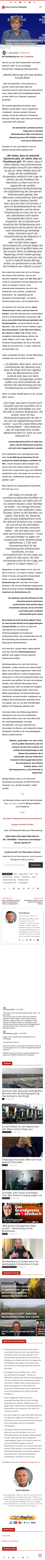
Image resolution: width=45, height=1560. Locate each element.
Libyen (34, 877)
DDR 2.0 (4, 1329)
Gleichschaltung (7, 1283)
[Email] (23, 888)
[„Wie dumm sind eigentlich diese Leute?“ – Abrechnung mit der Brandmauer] (22, 1213)
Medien (5, 1165)
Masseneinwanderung (9, 880)
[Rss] (34, 2)
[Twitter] (15, 2)
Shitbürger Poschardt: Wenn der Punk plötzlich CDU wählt (22, 1161)
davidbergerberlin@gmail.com (29, 1462)
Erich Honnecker (7, 877)
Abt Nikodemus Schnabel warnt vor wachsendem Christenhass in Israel (20, 1263)
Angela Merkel (23, 874)
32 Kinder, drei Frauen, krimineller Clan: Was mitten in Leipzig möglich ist (22, 1194)
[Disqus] (22, 976)
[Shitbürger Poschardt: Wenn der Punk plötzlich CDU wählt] (22, 1147)
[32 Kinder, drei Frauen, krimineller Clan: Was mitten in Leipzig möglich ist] (22, 1180)
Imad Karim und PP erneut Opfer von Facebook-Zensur (33, 902)
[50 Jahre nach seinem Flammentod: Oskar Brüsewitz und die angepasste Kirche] (22, 1289)
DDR (36, 874)
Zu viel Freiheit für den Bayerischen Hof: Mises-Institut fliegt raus (20, 1128)
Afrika (15, 874)
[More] (38, 888)
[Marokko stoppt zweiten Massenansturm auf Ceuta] (22, 1313)
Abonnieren (35, 865)
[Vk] (29, 2)
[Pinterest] (25, 2)
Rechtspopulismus (23, 880)
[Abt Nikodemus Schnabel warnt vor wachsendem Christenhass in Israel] (22, 1249)
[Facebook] (19, 939)
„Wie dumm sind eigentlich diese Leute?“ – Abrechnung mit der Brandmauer (19, 1228)
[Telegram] (14, 888)
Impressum (6, 1536)
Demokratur (7, 1132)
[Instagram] (11, 2)
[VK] (28, 888)
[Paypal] (30, 939)
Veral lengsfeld (23, 882)
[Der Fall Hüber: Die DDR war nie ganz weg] (18, 1331)
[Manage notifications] (40, 1555)
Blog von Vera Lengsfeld (15, 803)
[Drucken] (19, 888)
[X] (4, 888)
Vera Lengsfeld (26, 57)
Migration (6, 1198)
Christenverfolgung (9, 1267)
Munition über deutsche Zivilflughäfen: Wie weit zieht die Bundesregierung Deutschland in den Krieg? (22, 1093)
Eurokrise (17, 877)
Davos (31, 874)
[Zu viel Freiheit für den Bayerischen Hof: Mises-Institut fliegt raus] (22, 1114)
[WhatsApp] (9, 888)
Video (40, 1326)
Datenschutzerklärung (10, 1541)
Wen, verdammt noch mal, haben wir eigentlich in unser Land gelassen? (11, 902)
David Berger (13, 53)
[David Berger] (4, 53)
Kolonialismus (26, 877)
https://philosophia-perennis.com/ (28, 916)
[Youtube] (20, 2)
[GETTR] (23, 939)
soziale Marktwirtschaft (9, 882)
